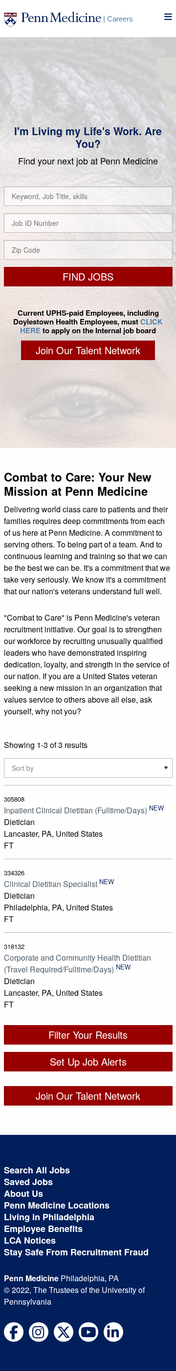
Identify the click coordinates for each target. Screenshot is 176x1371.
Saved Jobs (28, 1181)
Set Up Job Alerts (88, 1061)
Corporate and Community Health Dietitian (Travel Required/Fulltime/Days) (77, 963)
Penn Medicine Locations (57, 1205)
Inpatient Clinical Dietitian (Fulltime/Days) (75, 810)
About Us (23, 1193)
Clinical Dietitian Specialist (50, 883)
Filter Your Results (88, 1035)
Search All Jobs (37, 1170)
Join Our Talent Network (88, 350)
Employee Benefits (43, 1228)
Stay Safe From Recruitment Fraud (76, 1252)
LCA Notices (30, 1240)
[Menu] (168, 16)
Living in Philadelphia (49, 1216)
